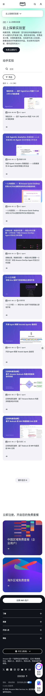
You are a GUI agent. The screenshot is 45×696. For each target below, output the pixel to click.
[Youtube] (22, 670)
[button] (13, 14)
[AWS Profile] (41, 4)
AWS (4, 22)
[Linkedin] (11, 670)
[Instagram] (15, 670)
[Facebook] (7, 670)
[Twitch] (18, 670)
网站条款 (11, 682)
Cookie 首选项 (8, 686)
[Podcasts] (26, 670)
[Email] (29, 670)
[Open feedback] (42, 348)
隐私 (4, 682)
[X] (4, 670)
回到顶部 (21, 676)
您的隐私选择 (22, 682)
